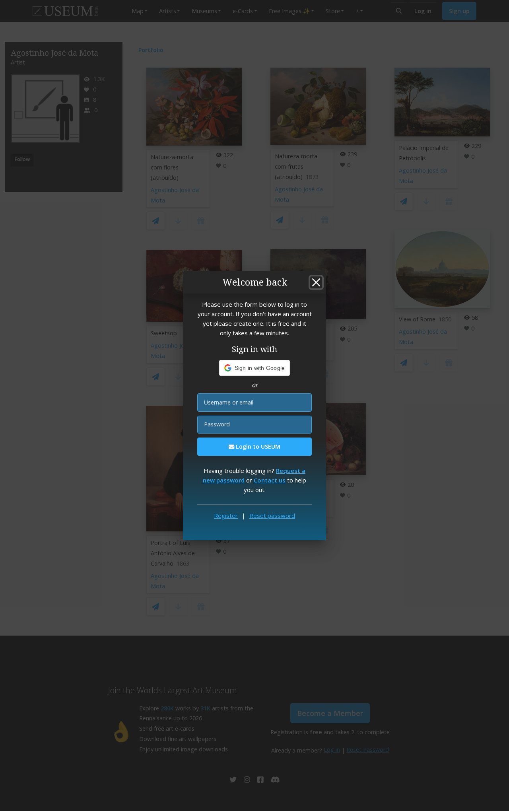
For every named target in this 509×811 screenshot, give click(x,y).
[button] (254, 368)
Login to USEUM (257, 446)
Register (226, 515)
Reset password (272, 515)
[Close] (316, 282)
